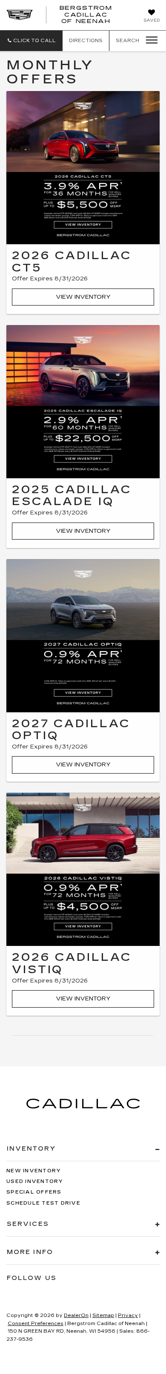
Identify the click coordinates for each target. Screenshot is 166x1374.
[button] (31, 40)
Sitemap (103, 1315)
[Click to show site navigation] (149, 40)
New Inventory (33, 1171)
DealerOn (76, 1315)
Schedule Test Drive (43, 1203)
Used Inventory (34, 1181)
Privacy (128, 1315)
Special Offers (34, 1192)
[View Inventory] (83, 167)
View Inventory (83, 297)
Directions (86, 40)
